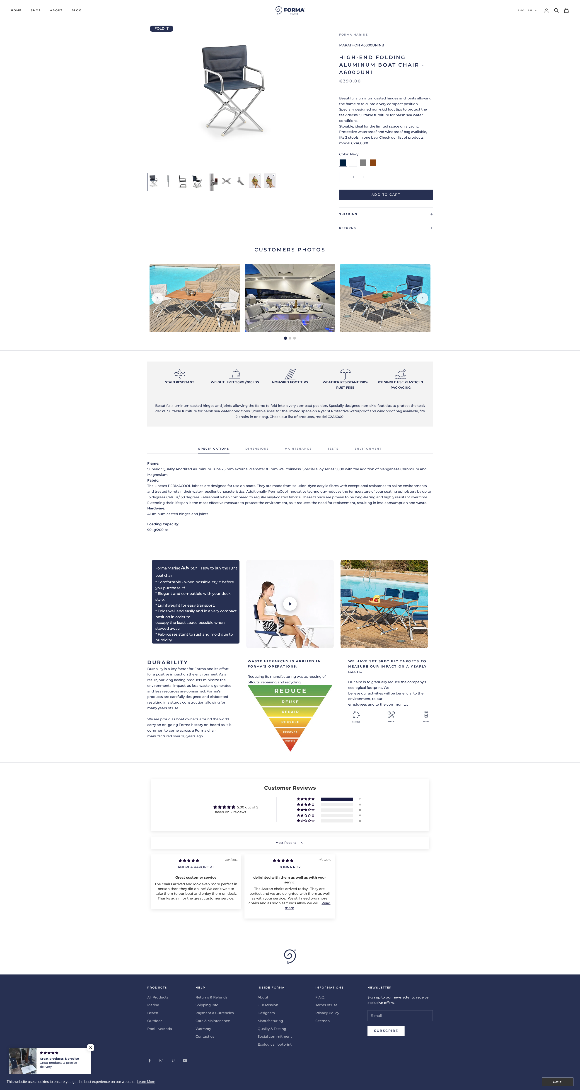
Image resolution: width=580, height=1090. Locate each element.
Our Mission (268, 1005)
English (525, 10)
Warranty (203, 1029)
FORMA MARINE (353, 34)
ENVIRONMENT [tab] (368, 448)
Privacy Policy (327, 1013)
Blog (77, 10)
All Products (157, 997)
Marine (153, 1005)
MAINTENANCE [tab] (298, 448)
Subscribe (386, 1031)
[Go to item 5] (211, 182)
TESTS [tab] (333, 448)
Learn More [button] (146, 1082)
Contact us (205, 1036)
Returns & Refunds (211, 997)
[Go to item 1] (153, 182)
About (56, 10)
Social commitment (275, 1036)
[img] (189, 860)
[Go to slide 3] (294, 338)
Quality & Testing (272, 1029)
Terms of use (326, 1005)
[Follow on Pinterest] (173, 1060)
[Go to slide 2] (290, 338)
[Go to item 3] (182, 182)
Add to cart (386, 195)
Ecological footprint (275, 1044)
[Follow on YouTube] (185, 1060)
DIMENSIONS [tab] (257, 448)
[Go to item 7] (240, 181)
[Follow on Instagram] (161, 1060)
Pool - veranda (159, 1029)
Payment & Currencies (215, 1013)
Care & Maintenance (213, 1021)
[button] (306, 799)
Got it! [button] (558, 1082)
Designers (266, 1013)
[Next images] (422, 298)
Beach (152, 1013)
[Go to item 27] (269, 181)
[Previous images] (157, 298)
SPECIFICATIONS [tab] (213, 448)
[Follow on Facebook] (149, 1060)
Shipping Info (207, 1005)
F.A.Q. (320, 997)
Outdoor (154, 1021)
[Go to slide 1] (285, 338)
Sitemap (322, 1021)
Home (16, 10)
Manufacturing (270, 1021)
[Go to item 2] (168, 181)
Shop (36, 10)
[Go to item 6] (226, 181)
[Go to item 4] (197, 182)
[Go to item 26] (255, 181)
